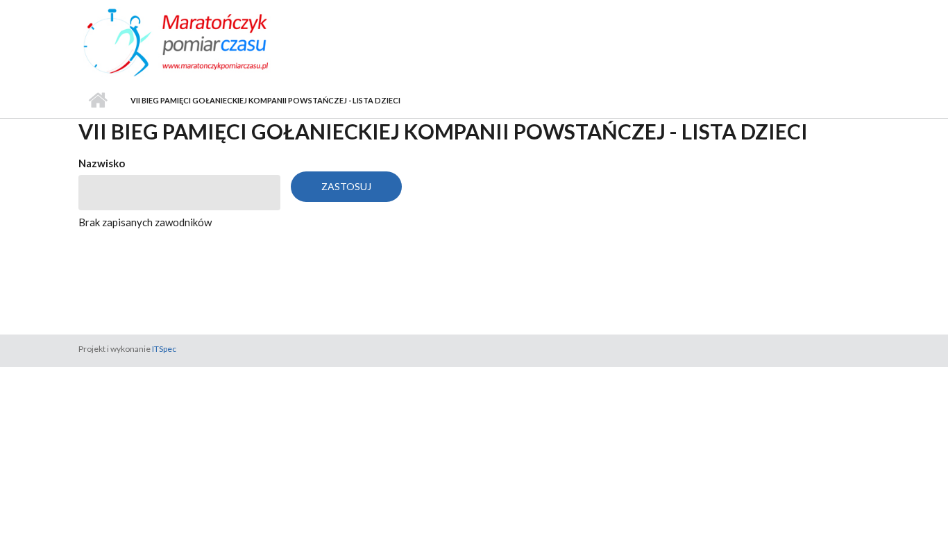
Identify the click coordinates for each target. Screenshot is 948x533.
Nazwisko (101, 163)
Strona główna (97, 100)
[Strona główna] (201, 41)
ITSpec (164, 349)
